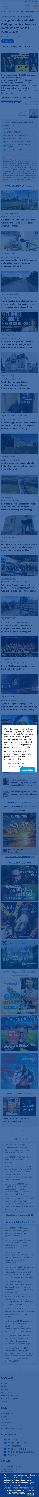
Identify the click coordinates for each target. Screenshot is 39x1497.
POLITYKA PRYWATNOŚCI (17, 766)
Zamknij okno (27, 770)
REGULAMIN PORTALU (16, 764)
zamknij (30, 1494)
